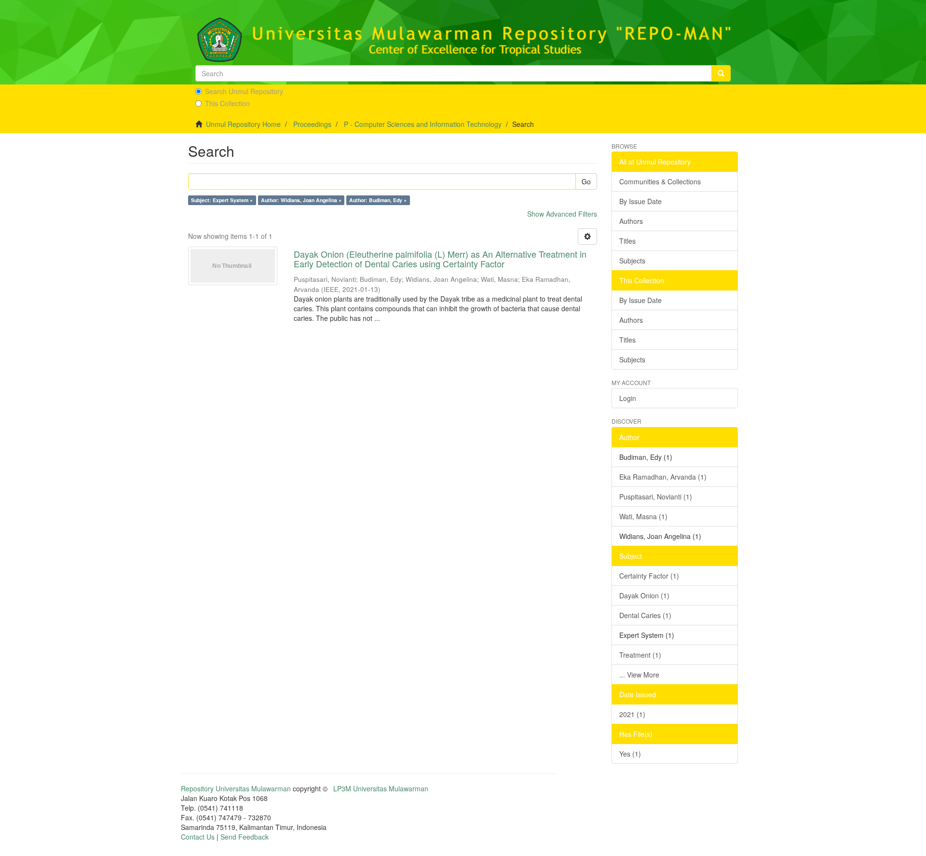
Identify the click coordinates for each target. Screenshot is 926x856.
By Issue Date (640, 201)
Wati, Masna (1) (643, 516)
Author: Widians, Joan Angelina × (301, 200)
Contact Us (198, 837)
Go (586, 181)
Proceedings (312, 124)
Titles (627, 241)
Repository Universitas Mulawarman (236, 788)
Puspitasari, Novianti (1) (655, 496)
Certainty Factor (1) (649, 575)
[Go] (721, 73)
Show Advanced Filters (562, 214)
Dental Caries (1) (645, 615)
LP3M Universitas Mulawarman (380, 788)
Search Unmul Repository (244, 91)
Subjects (632, 260)
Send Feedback (244, 837)
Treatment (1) (640, 655)
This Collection (227, 103)
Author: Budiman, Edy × (378, 200)
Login (627, 398)
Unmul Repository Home (243, 124)
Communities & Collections (660, 181)
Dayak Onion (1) (644, 595)
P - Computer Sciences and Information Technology (423, 124)
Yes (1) (630, 754)
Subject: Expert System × (222, 200)
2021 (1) (632, 714)
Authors (631, 221)
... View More (639, 674)
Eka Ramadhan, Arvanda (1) (663, 477)
